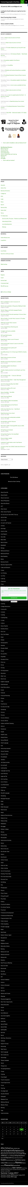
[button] (14, 589)
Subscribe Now (14, 597)
